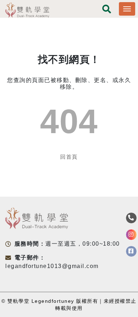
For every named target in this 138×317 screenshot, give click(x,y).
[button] (107, 10)
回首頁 (69, 157)
